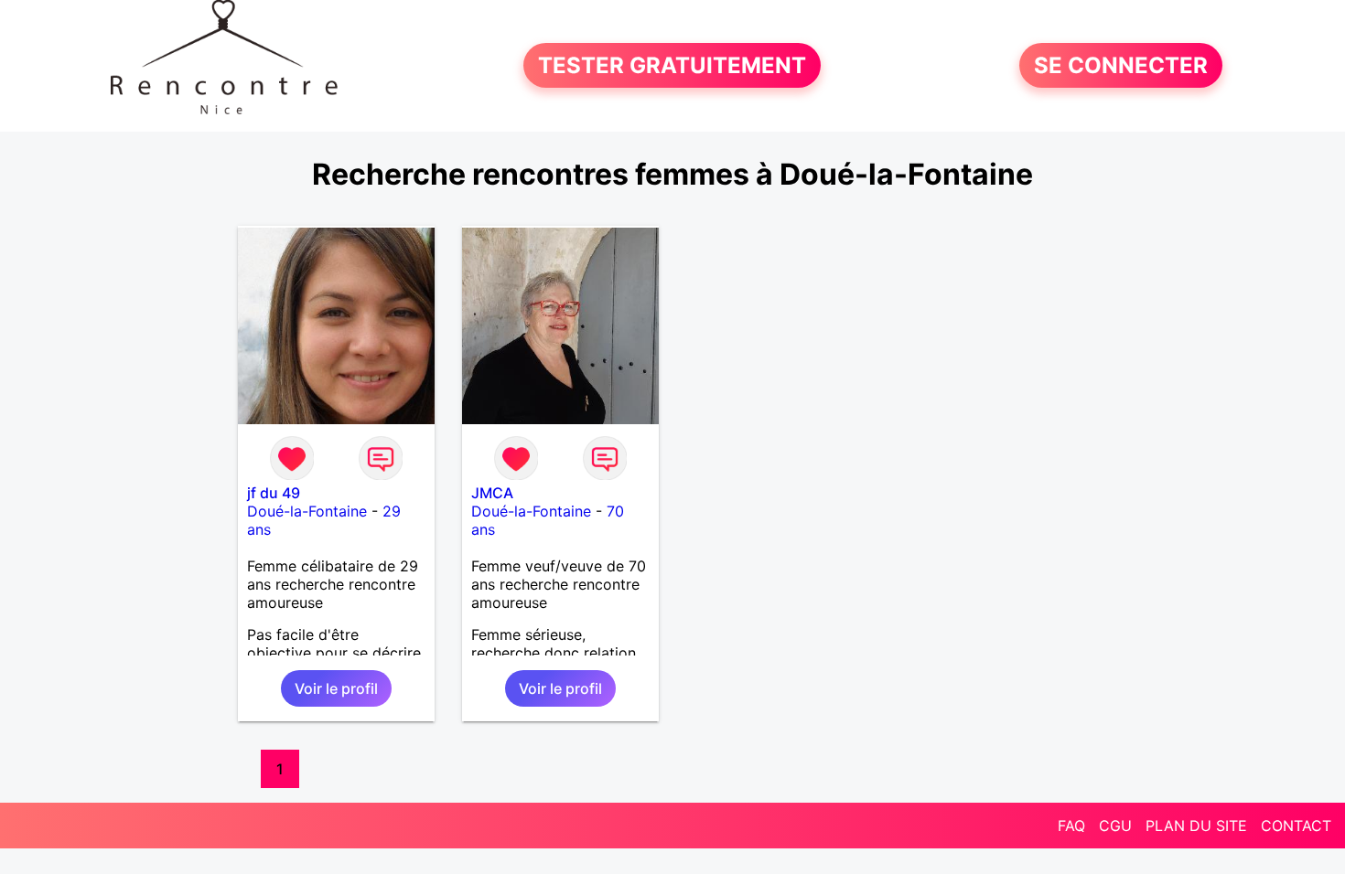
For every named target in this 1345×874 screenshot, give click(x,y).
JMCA (492, 493)
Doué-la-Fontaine (307, 511)
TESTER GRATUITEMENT (672, 65)
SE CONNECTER (1121, 65)
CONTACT (1296, 825)
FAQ (1071, 825)
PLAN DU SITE (1196, 825)
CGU (1115, 825)
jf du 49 (273, 493)
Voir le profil (336, 688)
